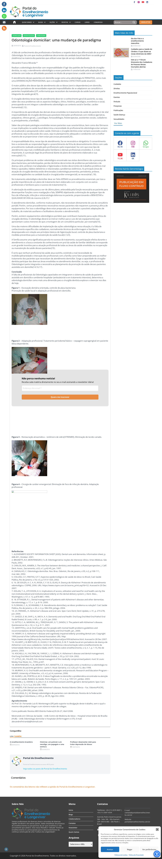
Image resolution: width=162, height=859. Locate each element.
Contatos (72, 823)
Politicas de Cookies (121, 855)
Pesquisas (118, 106)
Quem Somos (27, 22)
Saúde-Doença (119, 115)
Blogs (40, 22)
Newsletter (73, 828)
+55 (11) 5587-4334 (104, 812)
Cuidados (117, 84)
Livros (87, 22)
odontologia (29, 36)
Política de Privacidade (136, 855)
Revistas (65, 22)
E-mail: (127, 810)
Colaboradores (74, 819)
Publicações (118, 110)
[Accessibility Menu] (157, 854)
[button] (157, 829)
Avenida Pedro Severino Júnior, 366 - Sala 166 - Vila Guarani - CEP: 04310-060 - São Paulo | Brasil (109, 820)
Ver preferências (149, 849)
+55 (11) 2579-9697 (113, 810)
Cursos (77, 22)
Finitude (117, 101)
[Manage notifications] (6, 849)
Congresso (98, 22)
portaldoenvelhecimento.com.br (137, 822)
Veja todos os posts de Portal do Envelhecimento (45, 768)
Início (71, 810)
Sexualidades (119, 119)
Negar (129, 849)
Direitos (117, 88)
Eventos (117, 97)
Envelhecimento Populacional (125, 93)
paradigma (41, 36)
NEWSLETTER (145, 22)
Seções (52, 22)
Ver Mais (118, 123)
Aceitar (110, 849)
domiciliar (17, 36)
